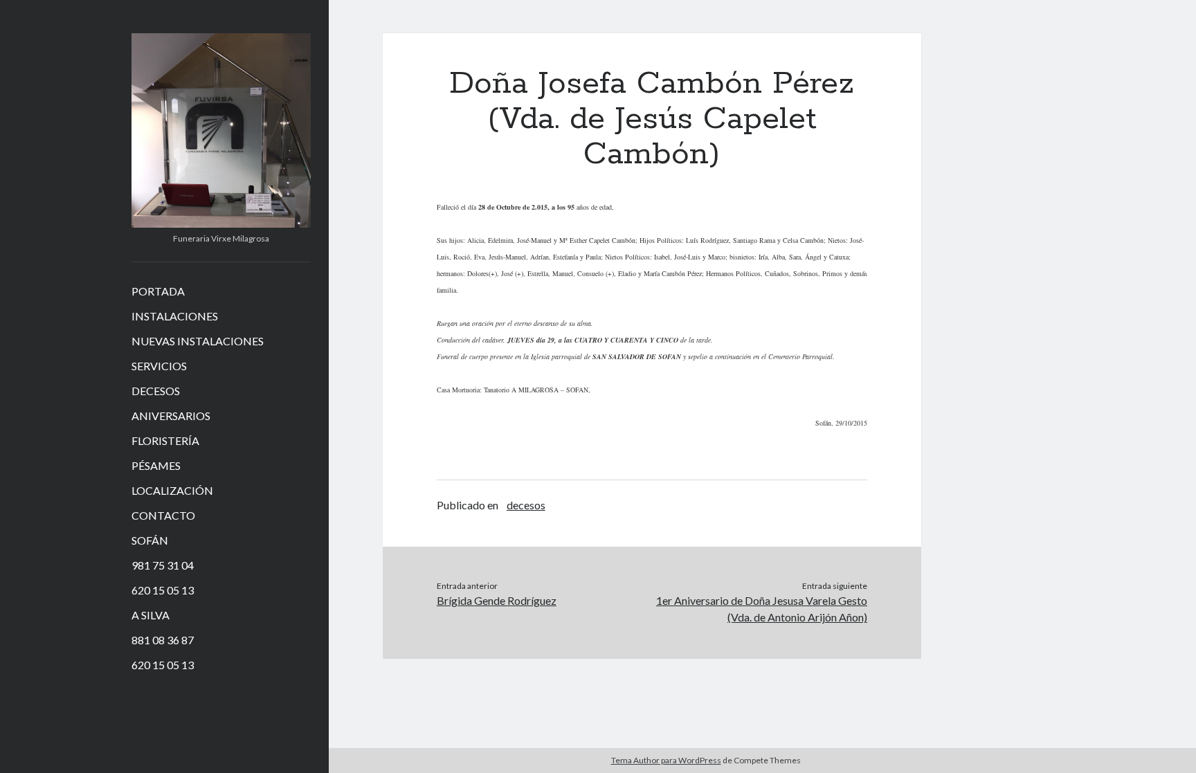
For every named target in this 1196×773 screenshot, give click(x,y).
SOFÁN (150, 540)
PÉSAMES (156, 465)
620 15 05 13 (163, 590)
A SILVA (151, 614)
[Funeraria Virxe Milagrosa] (221, 223)
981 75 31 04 (163, 565)
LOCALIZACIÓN (172, 490)
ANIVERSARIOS (171, 415)
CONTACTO (163, 515)
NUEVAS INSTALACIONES (198, 340)
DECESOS (156, 390)
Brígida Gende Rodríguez (496, 600)
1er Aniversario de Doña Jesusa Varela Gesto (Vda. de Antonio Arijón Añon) (761, 609)
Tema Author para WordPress (666, 760)
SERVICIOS (159, 365)
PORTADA (158, 291)
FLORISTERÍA (165, 440)
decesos (526, 504)
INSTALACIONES (175, 315)
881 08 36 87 (163, 639)
